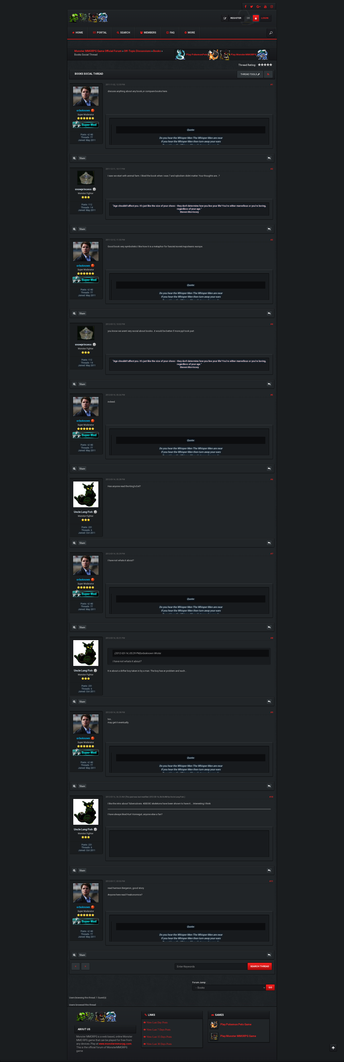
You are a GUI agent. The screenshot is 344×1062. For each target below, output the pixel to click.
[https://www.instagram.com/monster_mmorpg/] (272, 6)
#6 (272, 479)
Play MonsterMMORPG (243, 54)
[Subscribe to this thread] (268, 74)
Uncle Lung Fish (177, 797)
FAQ (172, 32)
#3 (272, 240)
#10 (271, 797)
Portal (101, 32)
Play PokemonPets (197, 54)
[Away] (92, 110)
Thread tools (249, 74)
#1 (272, 84)
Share (82, 158)
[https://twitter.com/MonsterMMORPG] (251, 6)
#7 (272, 554)
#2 (272, 169)
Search (125, 32)
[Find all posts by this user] (74, 158)
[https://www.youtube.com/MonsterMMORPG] (265, 6)
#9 (272, 712)
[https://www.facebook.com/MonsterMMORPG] (245, 6)
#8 (272, 638)
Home (79, 32)
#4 (272, 324)
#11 (271, 881)
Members (149, 32)
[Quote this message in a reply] (269, 158)
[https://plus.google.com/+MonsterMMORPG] (258, 6)
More (191, 32)
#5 (272, 395)
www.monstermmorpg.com (115, 1043)
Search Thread (259, 966)
